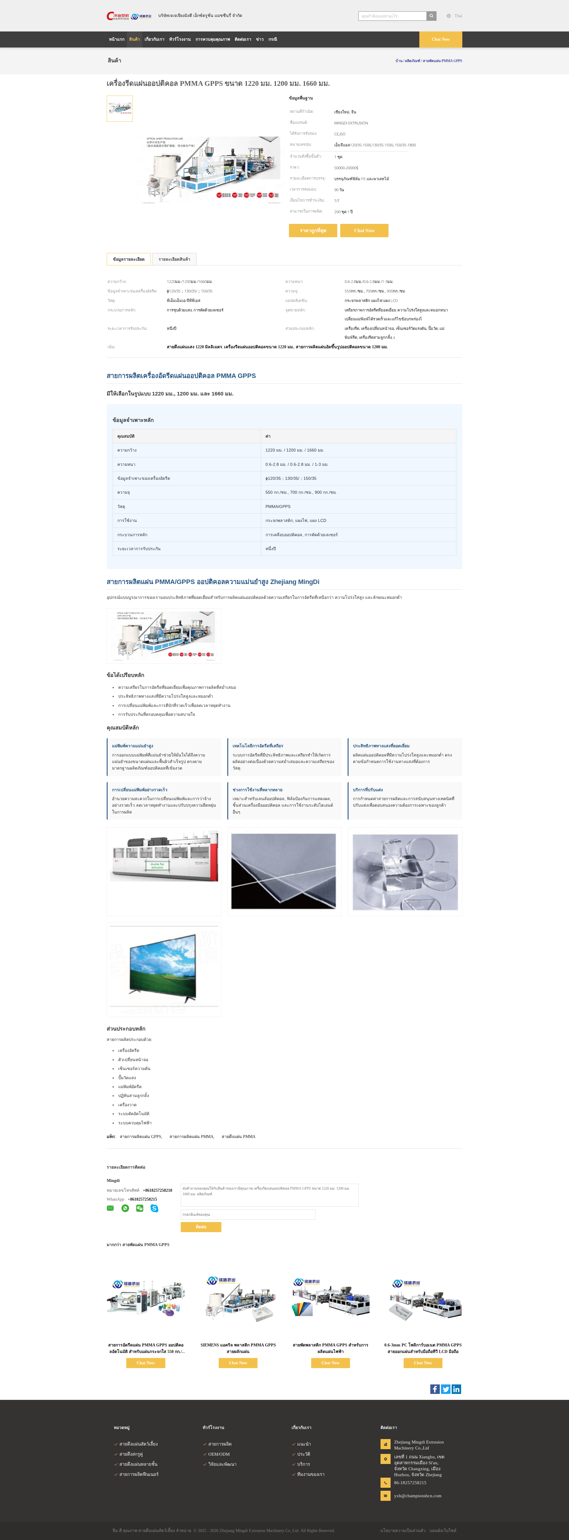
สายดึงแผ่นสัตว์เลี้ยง (138, 1444)
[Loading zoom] (210, 170)
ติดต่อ (201, 1227)
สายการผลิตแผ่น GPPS (140, 1136)
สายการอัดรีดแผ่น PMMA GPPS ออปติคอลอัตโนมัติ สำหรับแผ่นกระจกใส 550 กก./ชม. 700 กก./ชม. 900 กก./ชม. (145, 1351)
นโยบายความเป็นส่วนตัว (403, 1530)
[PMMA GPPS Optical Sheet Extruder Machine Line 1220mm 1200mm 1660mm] (119, 108)
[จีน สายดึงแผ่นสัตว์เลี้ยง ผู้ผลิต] (129, 15)
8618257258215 (143, 1199)
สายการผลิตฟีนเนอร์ (139, 1474)
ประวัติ (303, 1454)
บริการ (303, 1464)
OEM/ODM (219, 1454)
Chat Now (441, 39)
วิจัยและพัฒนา (222, 1464)
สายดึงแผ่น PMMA (238, 1136)
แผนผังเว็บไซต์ (443, 1530)
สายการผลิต (220, 1444)
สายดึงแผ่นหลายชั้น (138, 1464)
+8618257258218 (157, 1190)
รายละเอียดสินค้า (174, 259)
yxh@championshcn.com (412, 1495)
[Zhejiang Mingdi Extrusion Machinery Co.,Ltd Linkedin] (456, 1389)
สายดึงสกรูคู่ (131, 1454)
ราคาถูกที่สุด (313, 230)
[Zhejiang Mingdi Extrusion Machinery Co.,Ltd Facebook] (435, 1389)
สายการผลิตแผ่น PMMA (191, 1136)
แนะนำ (304, 1444)
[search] (431, 16)
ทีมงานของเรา (311, 1474)
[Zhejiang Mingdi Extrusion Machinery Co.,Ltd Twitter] (445, 1389)
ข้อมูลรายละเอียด (129, 259)
